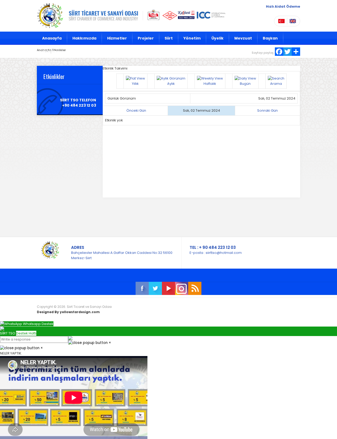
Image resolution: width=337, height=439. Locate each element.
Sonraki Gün (267, 110)
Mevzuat (243, 38)
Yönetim (192, 38)
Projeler (146, 38)
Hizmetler (117, 38)
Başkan (270, 38)
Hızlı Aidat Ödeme (283, 6)
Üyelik (217, 38)
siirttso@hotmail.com (224, 252)
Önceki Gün (136, 110)
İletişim (49, 51)
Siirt (169, 38)
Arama (276, 83)
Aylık (171, 83)
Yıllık (135, 83)
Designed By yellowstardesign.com (68, 312)
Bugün (245, 83)
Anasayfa (52, 38)
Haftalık (210, 83)
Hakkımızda (84, 38)
